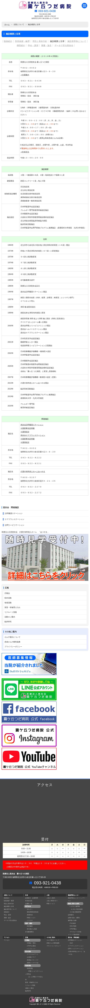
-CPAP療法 (72, 929)
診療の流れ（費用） (74, 918)
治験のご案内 (9, 617)
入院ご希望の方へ (52, 901)
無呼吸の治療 (72, 920)
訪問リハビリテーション (14, 525)
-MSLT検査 (72, 926)
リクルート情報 (10, 612)
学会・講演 (33, 45)
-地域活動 (29, 968)
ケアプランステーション (14, 519)
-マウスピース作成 (74, 932)
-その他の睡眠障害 (74, 912)
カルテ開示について (12, 637)
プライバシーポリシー (13, 647)
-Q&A (70, 943)
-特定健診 (29, 926)
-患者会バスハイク (31, 960)
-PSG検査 (72, 923)
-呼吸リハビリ (30, 918)
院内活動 (8, 598)
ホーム (7, 24)
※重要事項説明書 (28, 428)
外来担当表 (28, 901)
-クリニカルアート (31, 954)
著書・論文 (46, 45)
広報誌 (7, 593)
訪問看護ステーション (13, 513)
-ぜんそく (29, 909)
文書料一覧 (28, 903)
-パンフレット (30, 948)
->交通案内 (25, 75)
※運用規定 (25, 432)
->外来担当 (25, 152)
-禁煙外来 (29, 915)
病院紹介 (21, 45)
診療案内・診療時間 (31, 898)
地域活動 (8, 603)
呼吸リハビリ (51, 903)
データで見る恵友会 (63, 45)
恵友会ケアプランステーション (33, 435)
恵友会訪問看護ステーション (32, 425)
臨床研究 (8, 622)
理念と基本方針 (39, 41)
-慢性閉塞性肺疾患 (31, 912)
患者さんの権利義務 (12, 642)
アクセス (7, 940)
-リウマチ (29, 920)
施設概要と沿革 (57, 41)
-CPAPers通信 (30, 946)
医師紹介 (8, 41)
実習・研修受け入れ (12, 607)
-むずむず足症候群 (75, 909)
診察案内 (71, 915)
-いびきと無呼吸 (74, 906)
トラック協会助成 (73, 934)
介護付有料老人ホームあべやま (33, 472)
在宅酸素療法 (29, 932)
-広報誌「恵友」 (31, 943)
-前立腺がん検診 (31, 929)
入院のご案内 (51, 898)
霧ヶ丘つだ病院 (42, 1004)
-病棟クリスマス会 (31, 963)
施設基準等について (76, 41)
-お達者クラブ (30, 957)
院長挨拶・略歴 (22, 41)
